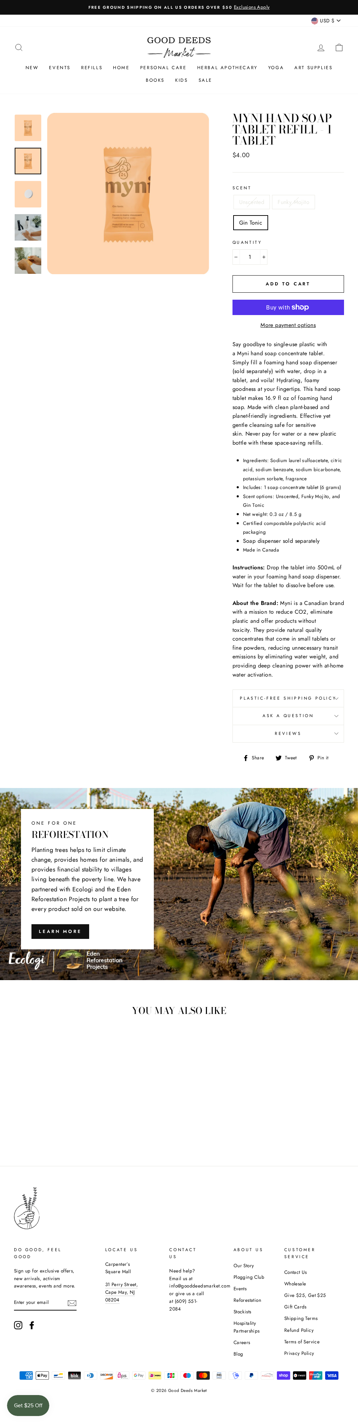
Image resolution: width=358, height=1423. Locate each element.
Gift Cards (295, 1306)
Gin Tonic (251, 223)
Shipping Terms (301, 1318)
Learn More (60, 931)
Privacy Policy (299, 1353)
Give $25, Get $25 (305, 1295)
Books (155, 80)
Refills (91, 67)
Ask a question (288, 716)
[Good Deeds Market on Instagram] (18, 1325)
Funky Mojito (293, 202)
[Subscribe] (72, 1302)
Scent (242, 188)
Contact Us (295, 1272)
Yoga (276, 67)
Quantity (247, 242)
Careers (242, 1342)
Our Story (244, 1265)
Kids (181, 80)
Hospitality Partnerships (247, 1327)
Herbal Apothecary (227, 67)
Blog (238, 1353)
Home (121, 67)
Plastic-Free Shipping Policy (288, 698)
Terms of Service (302, 1341)
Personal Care (163, 67)
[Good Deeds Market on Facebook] (32, 1325)
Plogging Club (249, 1277)
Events (60, 67)
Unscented (252, 202)
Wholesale (295, 1283)
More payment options (288, 325)
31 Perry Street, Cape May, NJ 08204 (121, 1292)
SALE (205, 80)
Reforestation (247, 1300)
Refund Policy (299, 1330)
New (32, 67)
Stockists (242, 1311)
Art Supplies (313, 67)
